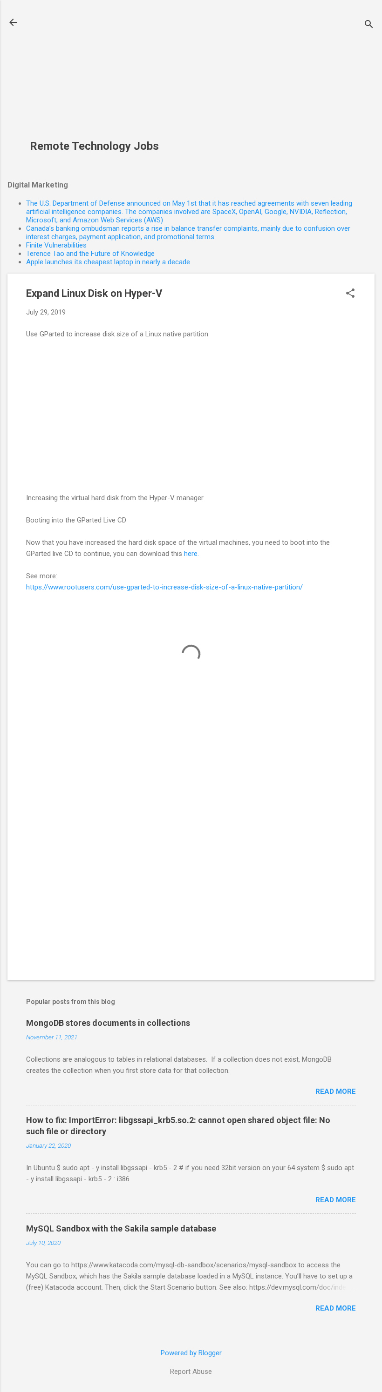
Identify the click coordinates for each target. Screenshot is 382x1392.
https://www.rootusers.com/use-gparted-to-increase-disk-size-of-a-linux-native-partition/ (164, 587)
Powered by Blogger (191, 1353)
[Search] (369, 25)
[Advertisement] (98, 75)
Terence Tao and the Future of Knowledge (90, 253)
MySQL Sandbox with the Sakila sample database (121, 1228)
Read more (335, 1091)
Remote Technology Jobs (94, 146)
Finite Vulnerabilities (56, 245)
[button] (350, 294)
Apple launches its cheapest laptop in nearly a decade (108, 262)
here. (191, 553)
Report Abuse (191, 1371)
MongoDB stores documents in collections (108, 1023)
